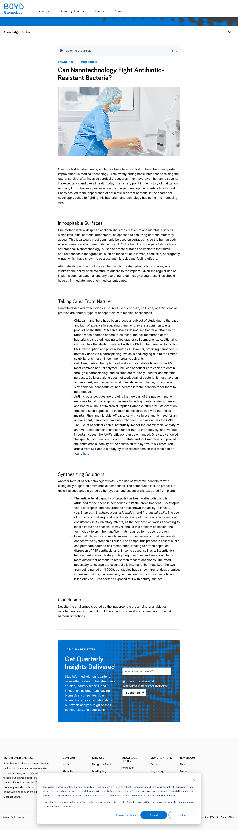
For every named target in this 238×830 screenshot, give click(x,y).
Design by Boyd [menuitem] (101, 764)
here (86, 453)
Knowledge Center (71, 11)
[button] (61, 50)
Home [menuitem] (66, 764)
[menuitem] (43, 11)
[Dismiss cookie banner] (194, 780)
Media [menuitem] (183, 771)
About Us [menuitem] (68, 771)
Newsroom (121, 11)
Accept (154, 814)
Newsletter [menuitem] (127, 767)
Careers (99, 11)
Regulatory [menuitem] (157, 771)
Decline (182, 814)
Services (43, 11)
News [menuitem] (183, 764)
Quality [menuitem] (155, 764)
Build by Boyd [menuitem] (100, 771)
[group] (119, 50)
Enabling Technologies (77, 62)
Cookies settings (126, 814)
